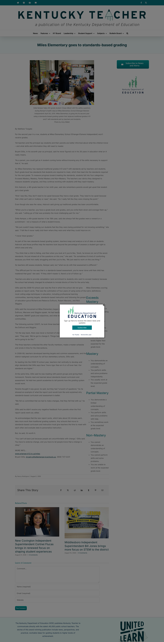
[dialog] (82, 320)
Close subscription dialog (104, 304)
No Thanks (76, 335)
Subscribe (82, 327)
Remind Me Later (86, 335)
